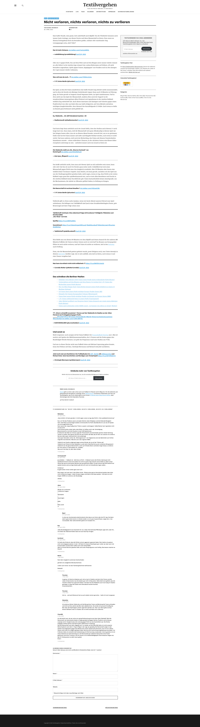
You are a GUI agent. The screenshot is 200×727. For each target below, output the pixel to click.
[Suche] (22, 5)
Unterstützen (101, 12)
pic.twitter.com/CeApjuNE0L (79, 50)
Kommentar (56, 653)
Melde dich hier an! (134, 72)
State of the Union (53, 18)
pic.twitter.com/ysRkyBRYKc (72, 318)
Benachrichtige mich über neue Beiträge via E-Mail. (68, 693)
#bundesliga (57, 318)
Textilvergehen (100, 4)
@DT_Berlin (94, 354)
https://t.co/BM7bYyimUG (95, 263)
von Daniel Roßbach (51, 28)
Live (77, 12)
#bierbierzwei (103, 225)
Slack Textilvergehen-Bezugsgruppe (132, 66)
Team (83, 12)
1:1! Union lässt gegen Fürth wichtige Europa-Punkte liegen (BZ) (80, 291)
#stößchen (57, 227)
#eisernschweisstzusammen (102, 317)
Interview (61, 254)
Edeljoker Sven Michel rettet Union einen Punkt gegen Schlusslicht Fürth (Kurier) (87, 280)
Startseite (69, 12)
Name (55, 673)
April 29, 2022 (81, 54)
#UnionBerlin (81, 317)
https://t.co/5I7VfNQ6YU (107, 356)
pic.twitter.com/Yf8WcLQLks (81, 77)
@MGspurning (106, 354)
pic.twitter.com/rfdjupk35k (90, 188)
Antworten (62, 452)
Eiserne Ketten (132, 96)
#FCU (66, 317)
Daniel (62, 392)
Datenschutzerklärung (126, 12)
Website (55, 687)
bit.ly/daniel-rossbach (67, 400)
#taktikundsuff (92, 225)
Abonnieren (98, 378)
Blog (45, 18)
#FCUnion (72, 317)
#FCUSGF (60, 317)
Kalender (90, 12)
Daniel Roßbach (69, 389)
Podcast (122, 97)
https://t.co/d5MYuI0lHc (67, 221)
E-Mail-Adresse (57, 680)
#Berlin (89, 317)
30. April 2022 (48, 29)
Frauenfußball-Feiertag (100, 335)
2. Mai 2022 (65, 602)
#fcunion (111, 225)
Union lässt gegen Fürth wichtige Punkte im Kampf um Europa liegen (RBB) (85, 296)
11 (71, 29)
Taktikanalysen (89, 393)
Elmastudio (83, 723)
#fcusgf (83, 225)
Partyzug (111, 244)
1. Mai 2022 (61, 557)
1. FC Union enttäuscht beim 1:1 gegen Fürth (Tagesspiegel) (79, 299)
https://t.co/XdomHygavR (71, 225)
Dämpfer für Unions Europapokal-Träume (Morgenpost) (78, 294)
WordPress (69, 723)
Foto (141, 96)
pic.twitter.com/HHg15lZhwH (71, 152)
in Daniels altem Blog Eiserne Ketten (100, 395)
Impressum (111, 12)
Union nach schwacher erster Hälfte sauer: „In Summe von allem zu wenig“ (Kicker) (88, 306)
